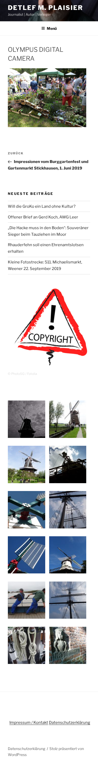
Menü (52, 28)
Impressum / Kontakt (28, 722)
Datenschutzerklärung (69, 722)
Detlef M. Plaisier (45, 8)
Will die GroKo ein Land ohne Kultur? (42, 206)
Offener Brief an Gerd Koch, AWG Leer (43, 217)
